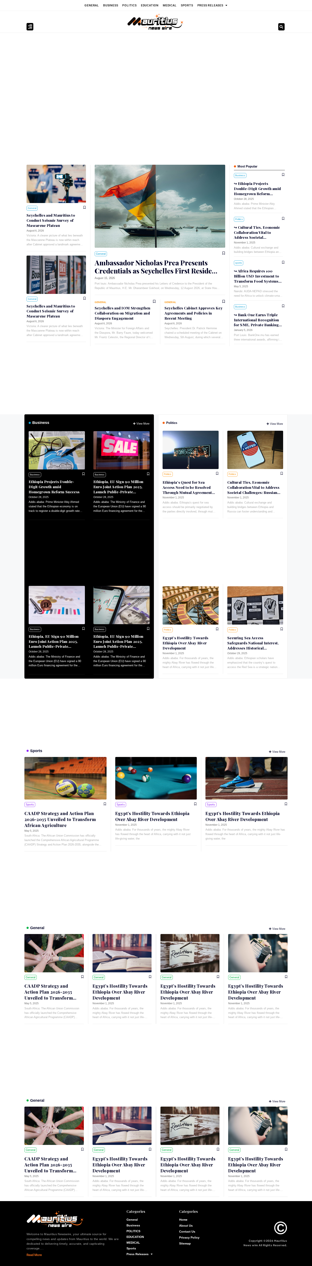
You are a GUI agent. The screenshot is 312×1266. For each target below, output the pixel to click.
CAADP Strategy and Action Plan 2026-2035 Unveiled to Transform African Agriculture (60, 819)
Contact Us (187, 1231)
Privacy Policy (189, 1237)
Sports (187, 5)
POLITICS (129, 5)
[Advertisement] (154, 64)
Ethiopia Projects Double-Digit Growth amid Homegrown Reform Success (54, 486)
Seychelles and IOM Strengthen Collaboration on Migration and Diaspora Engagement (122, 313)
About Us (186, 1225)
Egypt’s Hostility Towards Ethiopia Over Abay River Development (185, 642)
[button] (281, 27)
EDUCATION (150, 5)
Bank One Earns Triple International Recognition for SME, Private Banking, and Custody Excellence (257, 322)
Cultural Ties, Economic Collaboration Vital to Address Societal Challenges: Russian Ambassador (257, 237)
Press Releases (210, 5)
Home (183, 1219)
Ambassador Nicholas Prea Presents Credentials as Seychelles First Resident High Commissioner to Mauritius (156, 270)
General (91, 5)
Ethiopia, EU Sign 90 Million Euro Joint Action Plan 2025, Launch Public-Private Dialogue (118, 489)
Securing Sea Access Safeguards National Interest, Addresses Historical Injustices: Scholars (253, 645)
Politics (171, 423)
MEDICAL (170, 5)
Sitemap (185, 1243)
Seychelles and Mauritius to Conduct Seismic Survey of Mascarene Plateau (51, 220)
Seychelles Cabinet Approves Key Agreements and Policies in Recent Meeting (193, 313)
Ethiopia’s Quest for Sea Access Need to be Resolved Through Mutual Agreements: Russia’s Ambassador (189, 490)
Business (110, 5)
